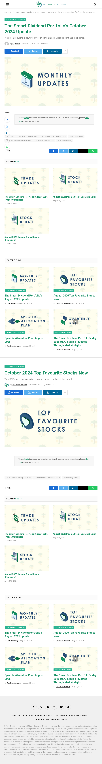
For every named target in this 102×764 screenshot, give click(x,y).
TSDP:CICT (10, 136)
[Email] (7, 140)
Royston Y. (16, 44)
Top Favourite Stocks (64, 290)
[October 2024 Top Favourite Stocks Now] (51, 446)
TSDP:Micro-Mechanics (44, 140)
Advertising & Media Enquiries (71, 715)
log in (26, 118)
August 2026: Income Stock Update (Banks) (74, 197)
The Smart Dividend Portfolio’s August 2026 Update (23, 297)
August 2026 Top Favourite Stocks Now (74, 297)
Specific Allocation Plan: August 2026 (24, 340)
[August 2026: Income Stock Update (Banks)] (75, 180)
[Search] (94, 4)
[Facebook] (7, 119)
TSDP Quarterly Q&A (63, 333)
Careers (16, 715)
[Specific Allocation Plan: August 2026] (27, 321)
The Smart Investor (63, 303)
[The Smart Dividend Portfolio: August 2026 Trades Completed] (27, 180)
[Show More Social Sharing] (65, 51)
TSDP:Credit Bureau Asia (27, 136)
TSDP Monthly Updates (15, 19)
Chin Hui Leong (12, 303)
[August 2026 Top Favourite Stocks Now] (76, 279)
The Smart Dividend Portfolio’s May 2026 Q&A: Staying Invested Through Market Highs (75, 342)
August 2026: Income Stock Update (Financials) (22, 238)
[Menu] (7, 4)
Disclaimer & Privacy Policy (38, 715)
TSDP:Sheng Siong (64, 140)
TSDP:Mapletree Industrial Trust (18, 140)
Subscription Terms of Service (51, 719)
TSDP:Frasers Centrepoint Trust (53, 136)
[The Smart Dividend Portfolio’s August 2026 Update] (27, 279)
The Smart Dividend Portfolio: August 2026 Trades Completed (26, 198)
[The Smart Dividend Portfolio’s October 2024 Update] (51, 105)
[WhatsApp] (7, 146)
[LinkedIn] (7, 133)
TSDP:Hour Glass (76, 136)
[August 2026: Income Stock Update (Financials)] (27, 221)
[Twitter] (7, 126)
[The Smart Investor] (51, 4)
